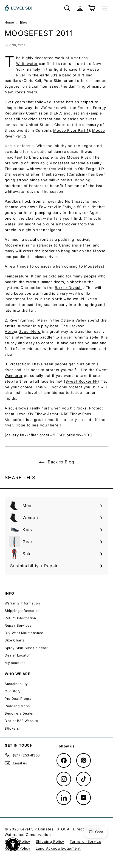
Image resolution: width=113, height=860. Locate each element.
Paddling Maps (17, 706)
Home (10, 22)
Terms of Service (85, 841)
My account (15, 663)
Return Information (20, 618)
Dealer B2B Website (21, 721)
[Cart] (91, 8)
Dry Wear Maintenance (24, 633)
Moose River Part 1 (71, 130)
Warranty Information (22, 603)
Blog (23, 22)
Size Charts (14, 640)
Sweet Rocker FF (82, 381)
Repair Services (18, 625)
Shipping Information (22, 611)
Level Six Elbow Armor (37, 414)
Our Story (13, 691)
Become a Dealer (19, 713)
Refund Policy (17, 848)
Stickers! (12, 728)
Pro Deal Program (19, 698)
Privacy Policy (17, 841)
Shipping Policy (50, 841)
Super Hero (30, 331)
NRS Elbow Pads (76, 414)
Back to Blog (60, 462)
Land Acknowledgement (58, 848)
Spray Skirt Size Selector (26, 648)
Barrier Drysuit (68, 287)
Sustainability (16, 684)
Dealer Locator (17, 655)
